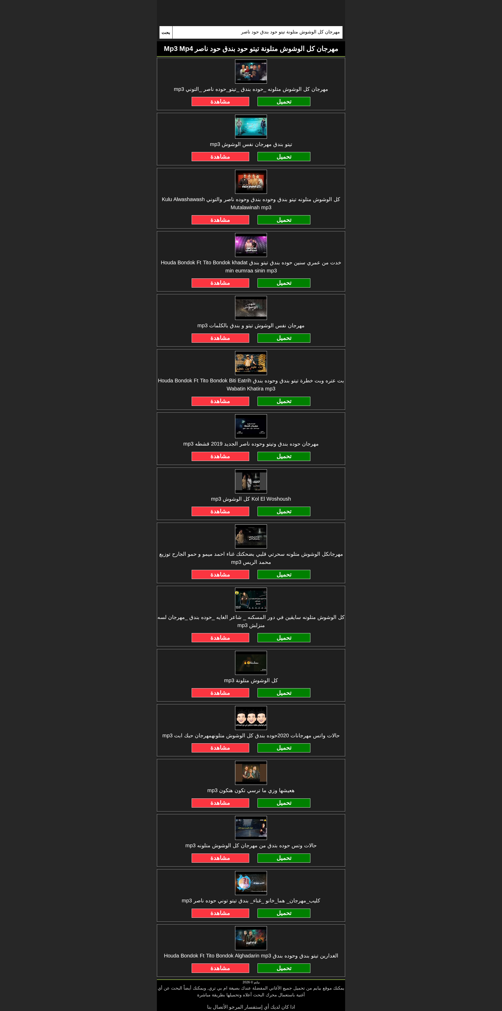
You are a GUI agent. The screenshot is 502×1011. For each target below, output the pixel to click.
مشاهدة (220, 101)
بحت (166, 32)
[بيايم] (251, 13)
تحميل (284, 101)
